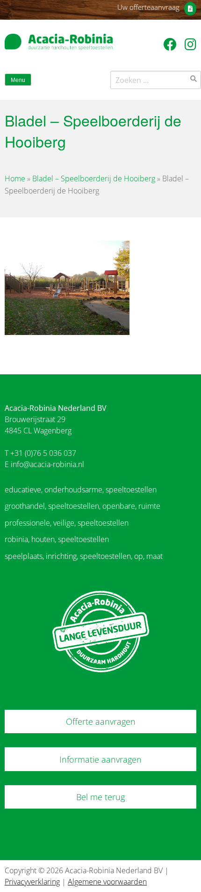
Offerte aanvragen (101, 721)
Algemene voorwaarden (107, 882)
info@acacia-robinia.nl (47, 464)
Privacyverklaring (32, 882)
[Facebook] (172, 44)
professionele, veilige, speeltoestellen (67, 523)
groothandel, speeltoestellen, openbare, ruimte (82, 506)
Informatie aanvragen (100, 759)
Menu (18, 80)
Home (15, 178)
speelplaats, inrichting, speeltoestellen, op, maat (84, 556)
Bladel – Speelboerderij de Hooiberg (93, 178)
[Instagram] (190, 44)
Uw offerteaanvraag (148, 7)
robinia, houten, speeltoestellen (57, 539)
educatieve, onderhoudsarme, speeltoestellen (81, 489)
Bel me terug (100, 797)
